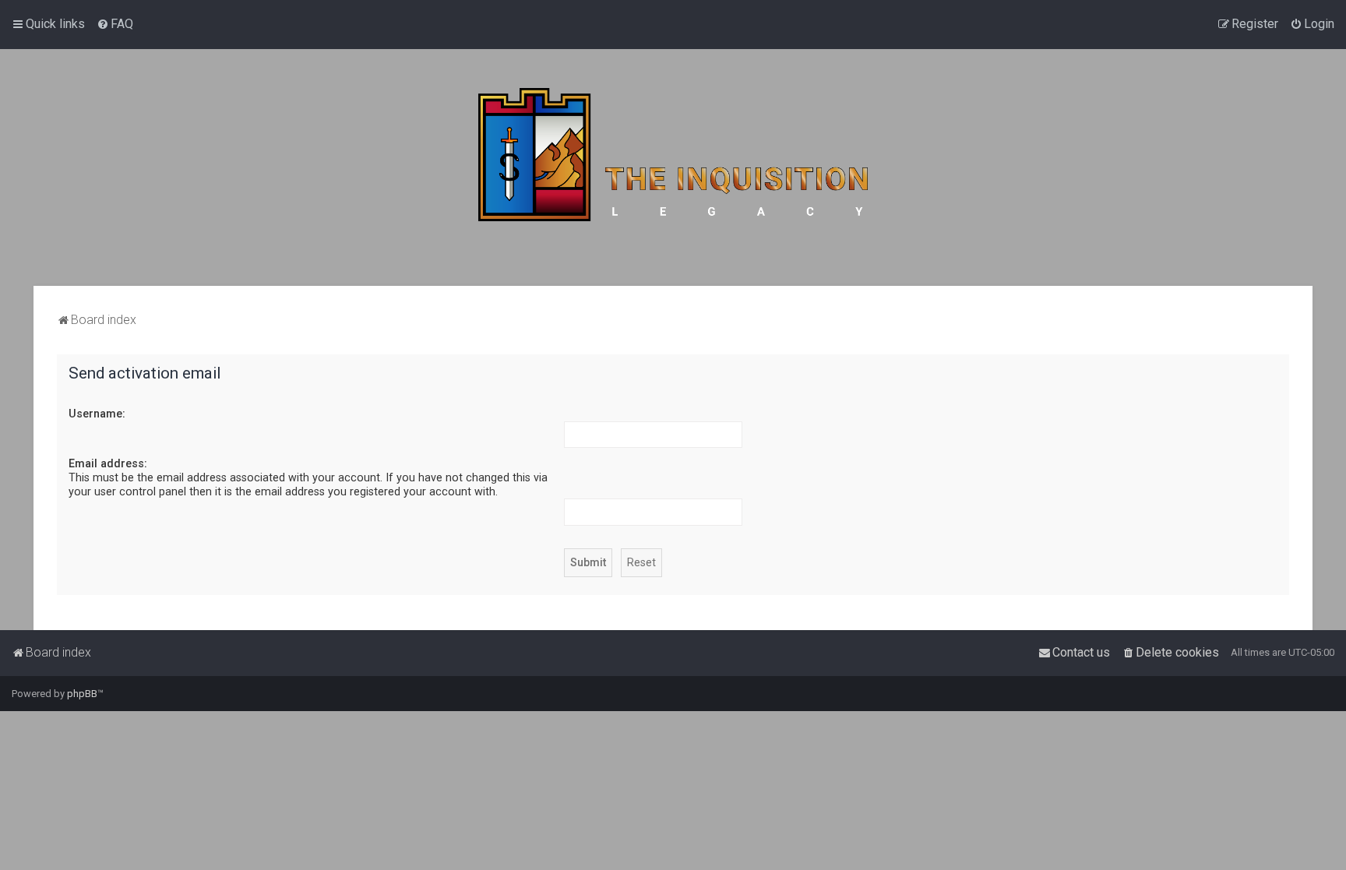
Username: (97, 413)
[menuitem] (115, 24)
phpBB (82, 693)
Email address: (108, 463)
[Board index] (673, 167)
